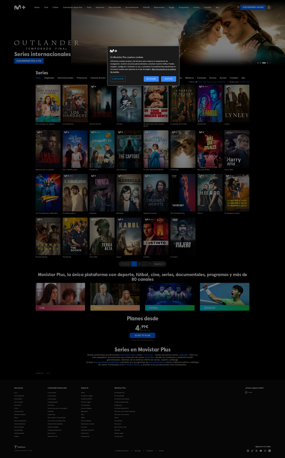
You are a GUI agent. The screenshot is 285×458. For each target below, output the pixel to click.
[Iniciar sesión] (269, 7)
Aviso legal (137, 451)
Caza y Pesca (51, 433)
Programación (85, 436)
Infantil (146, 7)
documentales (101, 362)
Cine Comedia (18, 402)
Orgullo (16, 436)
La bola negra (52, 396)
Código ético (118, 405)
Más (218, 7)
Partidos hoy (85, 433)
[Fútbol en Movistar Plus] (170, 297)
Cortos (196, 7)
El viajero (174, 257)
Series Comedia (19, 427)
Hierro (200, 213)
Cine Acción (17, 405)
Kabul (119, 257)
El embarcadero (69, 213)
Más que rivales (203, 170)
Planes (116, 417)
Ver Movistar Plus (119, 392)
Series (37, 7)
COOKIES (161, 451)
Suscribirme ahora (253, 7)
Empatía (93, 213)
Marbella (120, 213)
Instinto (146, 257)
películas (114, 362)
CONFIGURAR (118, 79)
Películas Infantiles (19, 414)
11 (150, 264)
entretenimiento (157, 362)
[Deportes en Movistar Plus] (224, 297)
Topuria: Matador (86, 421)
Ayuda (250, 392)
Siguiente (158, 264)
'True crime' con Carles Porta (56, 421)
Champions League (87, 396)
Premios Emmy (132, 364)
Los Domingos (52, 399)
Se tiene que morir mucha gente (154, 125)
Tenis (89, 7)
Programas (184, 7)
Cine (46, 7)
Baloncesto (159, 7)
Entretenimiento (19, 433)
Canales (207, 7)
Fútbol (55, 7)
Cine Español (18, 399)
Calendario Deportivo (87, 430)
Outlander (174, 170)
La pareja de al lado (178, 124)
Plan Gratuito (115, 7)
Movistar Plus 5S (52, 436)
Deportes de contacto (87, 424)
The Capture (122, 170)
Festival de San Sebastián (55, 424)
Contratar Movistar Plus (121, 408)
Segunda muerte (150, 213)
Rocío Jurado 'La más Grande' (57, 417)
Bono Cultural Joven (120, 427)
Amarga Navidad (53, 402)
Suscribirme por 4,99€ (28, 61)
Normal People (41, 257)
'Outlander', (149, 354)
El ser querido (52, 392)
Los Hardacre (68, 124)
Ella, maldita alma (70, 170)
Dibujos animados (53, 427)
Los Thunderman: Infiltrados (47, 213)
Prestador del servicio (122, 451)
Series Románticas (19, 424)
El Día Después (85, 405)
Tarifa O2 (117, 430)
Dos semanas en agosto (45, 124)
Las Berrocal (51, 414)
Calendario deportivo (72, 7)
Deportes (100, 7)
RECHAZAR (151, 79)
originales (183, 354)
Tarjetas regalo (118, 433)
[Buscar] (238, 7)
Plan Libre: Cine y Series (121, 414)
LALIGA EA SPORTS (86, 399)
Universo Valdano (86, 408)
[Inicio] (19, 7)
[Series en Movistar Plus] (115, 297)
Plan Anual (117, 424)
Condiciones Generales (121, 402)
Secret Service (95, 124)
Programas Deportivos (54, 430)
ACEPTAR (169, 79)
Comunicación (118, 436)
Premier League (86, 402)
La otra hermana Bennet (153, 170)
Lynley (226, 124)
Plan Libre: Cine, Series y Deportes (124, 411)
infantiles (149, 357)
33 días (119, 124)
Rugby (171, 7)
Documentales (132, 7)
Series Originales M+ (20, 421)
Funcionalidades (119, 396)
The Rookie (67, 257)
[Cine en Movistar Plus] (60, 297)
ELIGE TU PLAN (142, 335)
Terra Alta (94, 257)
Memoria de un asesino (45, 170)
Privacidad (150, 451)
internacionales (128, 354)
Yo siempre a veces (231, 213)
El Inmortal (201, 124)
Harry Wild (228, 170)
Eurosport (84, 427)
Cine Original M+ (19, 396)
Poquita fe (94, 170)
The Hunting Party (177, 213)
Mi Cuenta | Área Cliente (121, 399)
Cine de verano (18, 411)
